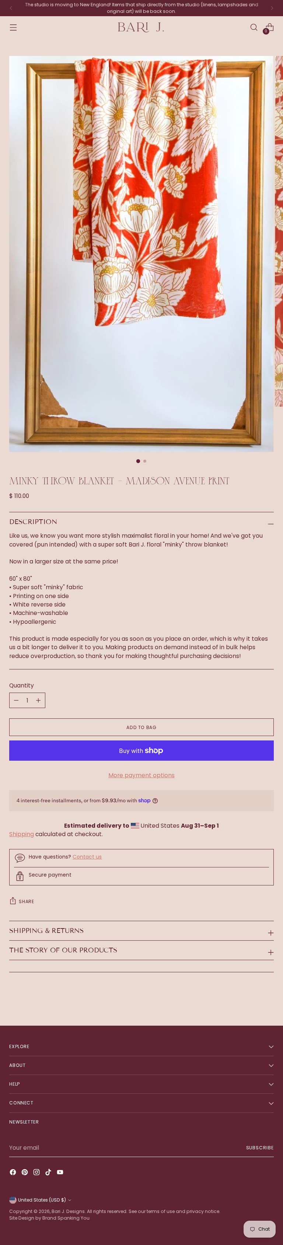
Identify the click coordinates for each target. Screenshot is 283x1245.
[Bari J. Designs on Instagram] (37, 1173)
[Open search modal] (254, 27)
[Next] (272, 8)
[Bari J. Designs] (141, 27)
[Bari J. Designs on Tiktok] (49, 1173)
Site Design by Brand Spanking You (49, 1218)
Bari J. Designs (68, 1211)
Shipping (21, 834)
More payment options (141, 775)
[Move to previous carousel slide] (250, 1000)
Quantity (21, 685)
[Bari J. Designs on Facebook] (13, 1173)
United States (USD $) (42, 1200)
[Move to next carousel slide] (267, 1000)
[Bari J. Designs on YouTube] (60, 1173)
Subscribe (260, 1148)
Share (26, 901)
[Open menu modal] (13, 27)
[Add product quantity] (16, 700)
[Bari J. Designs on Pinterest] (25, 1173)
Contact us (87, 856)
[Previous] (11, 8)
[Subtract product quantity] (38, 700)
